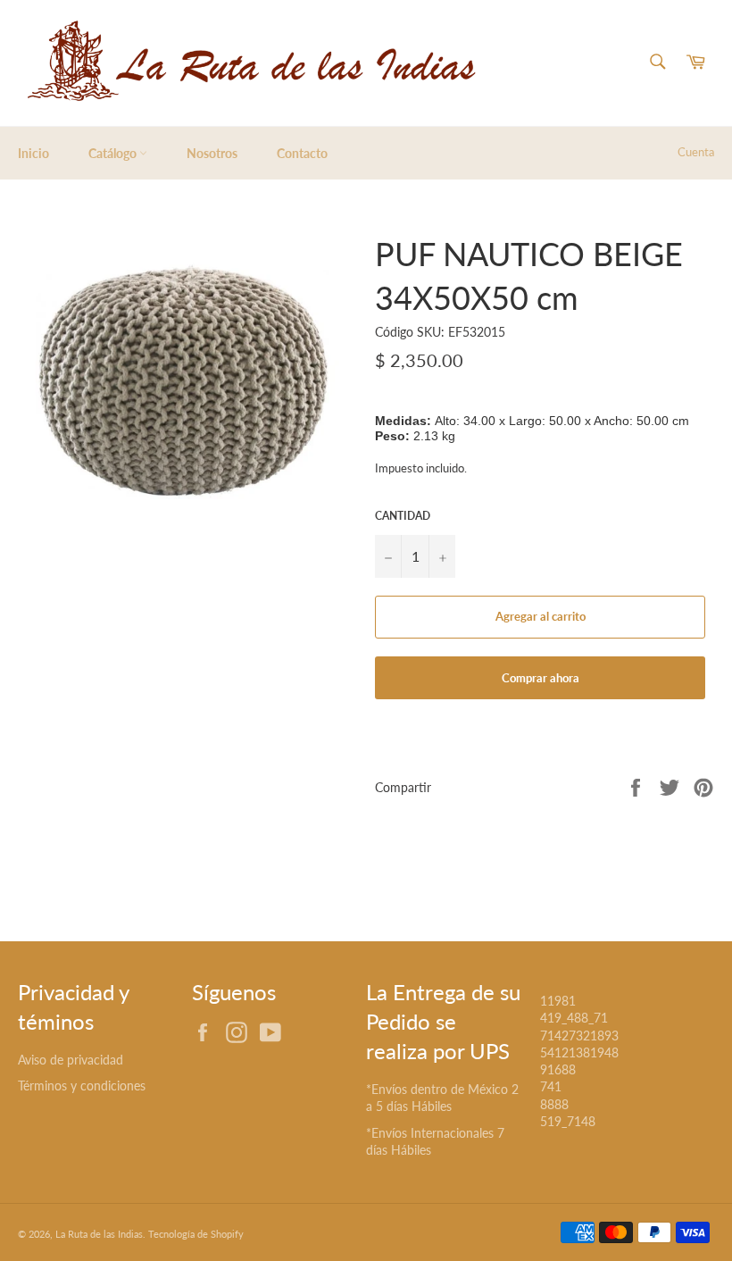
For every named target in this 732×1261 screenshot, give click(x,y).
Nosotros (212, 153)
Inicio (33, 153)
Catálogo (113, 153)
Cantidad (402, 515)
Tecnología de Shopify (196, 1234)
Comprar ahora (540, 678)
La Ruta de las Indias (99, 1234)
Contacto (302, 153)
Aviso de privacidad (70, 1059)
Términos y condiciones (82, 1085)
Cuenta (696, 152)
